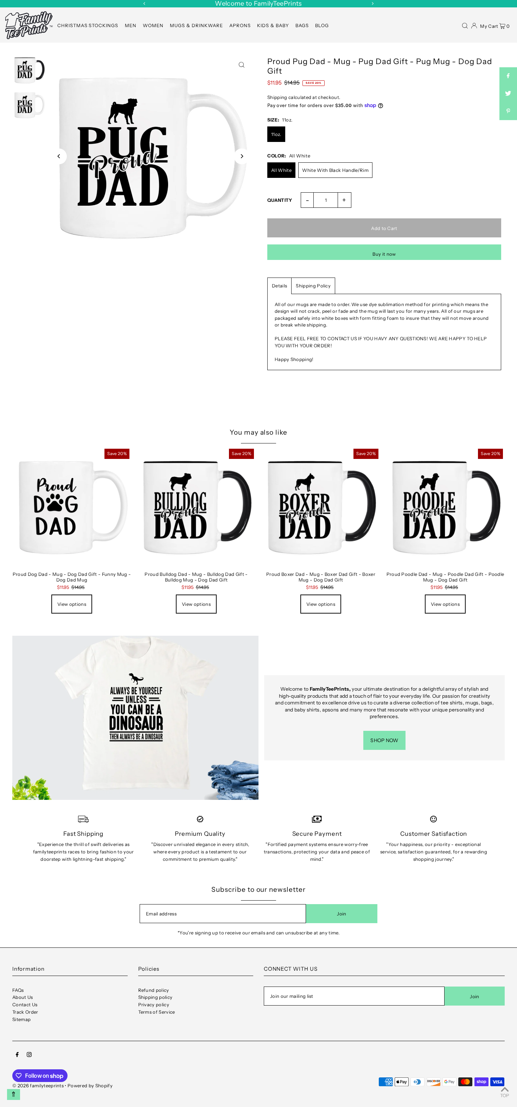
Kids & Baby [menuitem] (273, 25)
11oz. (276, 134)
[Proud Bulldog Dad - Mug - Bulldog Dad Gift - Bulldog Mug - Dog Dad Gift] (196, 506)
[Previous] (144, 3)
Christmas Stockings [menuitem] (88, 25)
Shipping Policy (313, 285)
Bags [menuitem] (302, 25)
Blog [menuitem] (322, 25)
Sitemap (21, 1019)
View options (71, 604)
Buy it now (384, 254)
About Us (22, 997)
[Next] (372, 3)
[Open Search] (465, 25)
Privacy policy (154, 1004)
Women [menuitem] (153, 25)
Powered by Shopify (90, 1085)
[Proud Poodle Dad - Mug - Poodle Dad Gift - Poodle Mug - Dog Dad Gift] (445, 506)
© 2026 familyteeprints (38, 1085)
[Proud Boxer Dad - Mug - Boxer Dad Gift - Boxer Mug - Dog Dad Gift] (320, 506)
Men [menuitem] (130, 25)
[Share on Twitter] (508, 93)
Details (279, 285)
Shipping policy (155, 997)
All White (281, 170)
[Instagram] (29, 1055)
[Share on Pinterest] (508, 111)
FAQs (18, 990)
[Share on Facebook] (508, 76)
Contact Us (24, 1004)
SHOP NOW (384, 740)
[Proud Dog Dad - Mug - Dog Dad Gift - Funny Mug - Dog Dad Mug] (71, 506)
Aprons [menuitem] (240, 25)
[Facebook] (17, 1055)
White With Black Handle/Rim (335, 170)
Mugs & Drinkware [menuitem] (196, 25)
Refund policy (153, 990)
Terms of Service (156, 1012)
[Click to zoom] (242, 65)
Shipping (277, 97)
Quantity (279, 200)
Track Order (25, 1012)
